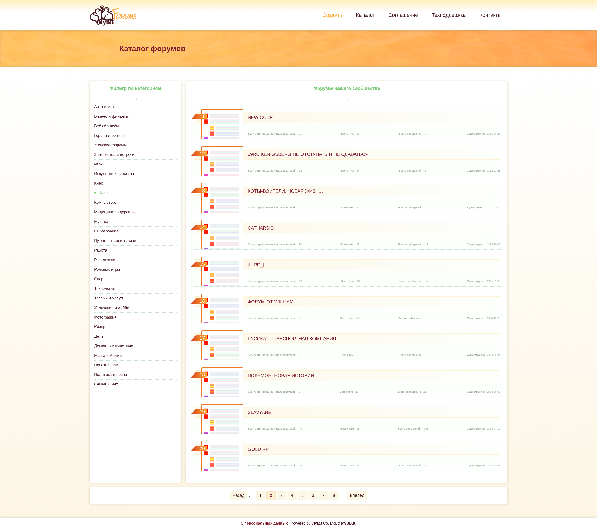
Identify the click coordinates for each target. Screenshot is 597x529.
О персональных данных (264, 523)
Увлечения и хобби (111, 307)
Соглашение (403, 15)
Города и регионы (110, 135)
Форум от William (271, 301)
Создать (332, 15)
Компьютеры (106, 202)
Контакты (490, 15)
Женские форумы (110, 145)
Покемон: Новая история (281, 375)
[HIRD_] (256, 264)
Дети (98, 336)
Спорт (99, 279)
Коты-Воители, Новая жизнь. (285, 191)
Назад (239, 495)
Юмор (99, 327)
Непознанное (106, 365)
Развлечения (106, 260)
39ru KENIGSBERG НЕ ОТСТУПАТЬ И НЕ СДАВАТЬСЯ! (309, 154)
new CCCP (260, 117)
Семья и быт (106, 384)
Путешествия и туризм (115, 240)
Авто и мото (105, 107)
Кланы (104, 193)
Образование (106, 231)
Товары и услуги (109, 298)
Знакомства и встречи (114, 154)
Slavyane (259, 412)
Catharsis (261, 228)
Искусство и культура (114, 174)
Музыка (101, 221)
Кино (98, 183)
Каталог (365, 15)
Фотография (105, 317)
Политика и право (110, 374)
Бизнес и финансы (111, 116)
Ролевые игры (107, 269)
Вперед (357, 495)
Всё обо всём (106, 126)
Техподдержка (449, 15)
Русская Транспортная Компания (292, 338)
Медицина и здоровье (114, 212)
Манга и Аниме (108, 355)
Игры (98, 164)
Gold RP (258, 449)
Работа (100, 250)
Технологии (104, 288)
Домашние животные (113, 346)
